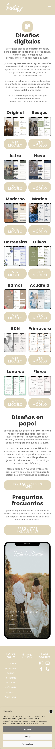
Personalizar (27, 744)
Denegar (27, 737)
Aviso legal (10, 697)
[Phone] (48, 669)
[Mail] (48, 663)
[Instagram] (41, 663)
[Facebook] (41, 669)
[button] (51, 711)
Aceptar (27, 729)
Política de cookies (10, 690)
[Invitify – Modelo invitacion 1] (27, 590)
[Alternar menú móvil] (49, 7)
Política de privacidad (10, 680)
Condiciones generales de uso (10, 668)
